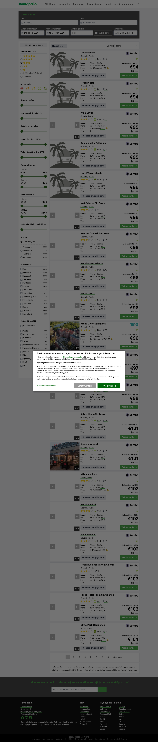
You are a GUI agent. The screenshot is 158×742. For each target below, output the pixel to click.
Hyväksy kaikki (108, 385)
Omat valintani (85, 385)
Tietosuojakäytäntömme (46, 386)
